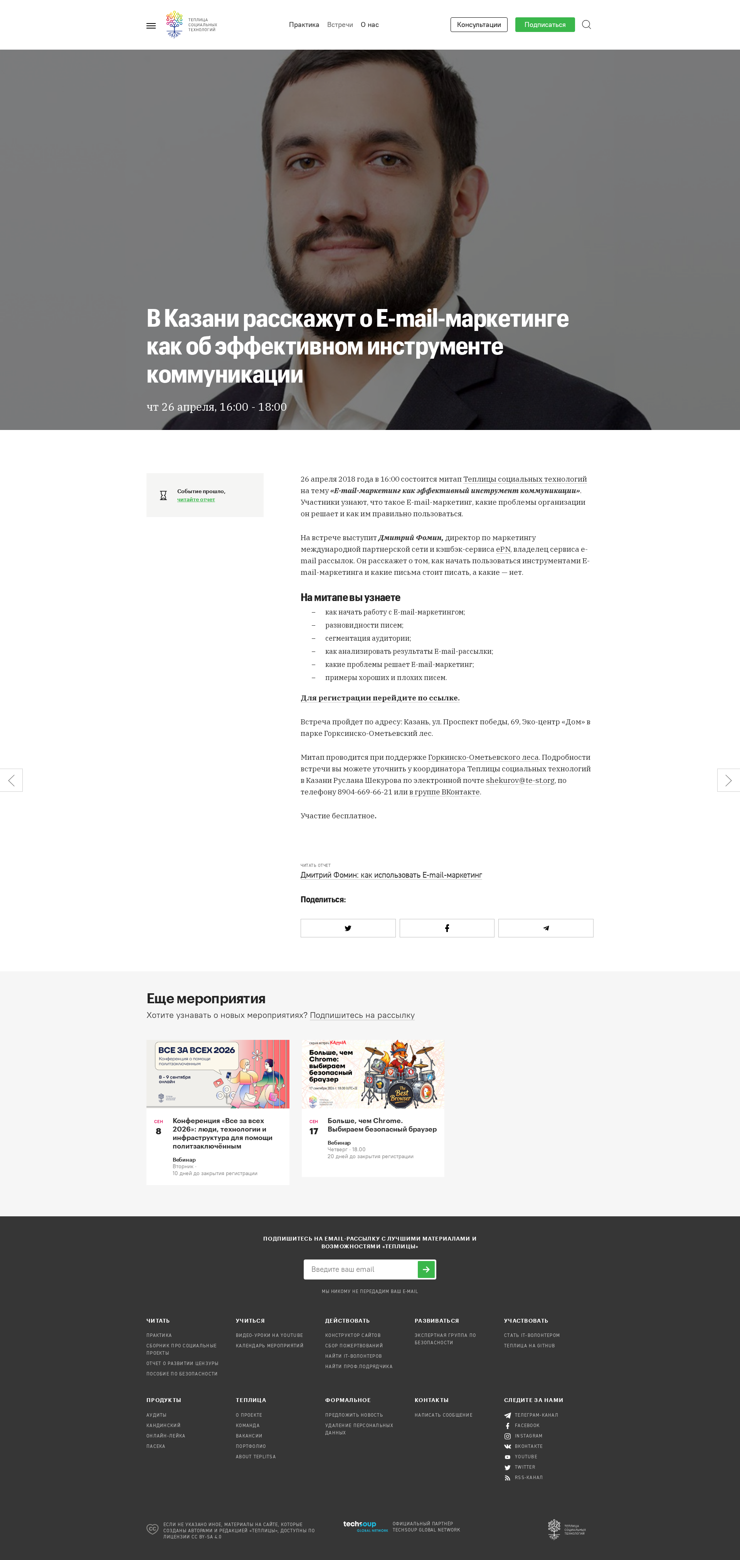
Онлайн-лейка (165, 1436)
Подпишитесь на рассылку (362, 1015)
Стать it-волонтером (532, 1335)
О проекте (249, 1415)
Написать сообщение (444, 1415)
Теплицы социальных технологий (525, 479)
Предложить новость (354, 1415)
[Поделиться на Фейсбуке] (447, 928)
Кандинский (163, 1426)
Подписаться (545, 24)
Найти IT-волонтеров (353, 1356)
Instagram (529, 1436)
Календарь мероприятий (270, 1346)
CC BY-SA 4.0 (207, 1537)
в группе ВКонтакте (444, 791)
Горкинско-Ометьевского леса (483, 757)
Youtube (526, 1457)
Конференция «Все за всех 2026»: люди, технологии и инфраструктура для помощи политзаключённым (222, 1133)
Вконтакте (529, 1446)
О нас (370, 24)
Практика (304, 24)
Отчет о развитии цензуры (182, 1364)
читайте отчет (196, 499)
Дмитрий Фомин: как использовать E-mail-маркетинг (391, 876)
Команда (248, 1426)
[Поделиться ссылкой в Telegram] (546, 928)
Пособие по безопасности (182, 1374)
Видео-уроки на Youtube (269, 1335)
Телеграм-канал (536, 1415)
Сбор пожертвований (354, 1346)
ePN (503, 549)
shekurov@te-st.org (520, 780)
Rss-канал (529, 1478)
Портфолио (251, 1446)
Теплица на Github (529, 1346)
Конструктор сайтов (353, 1335)
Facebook (527, 1426)
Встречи (340, 24)
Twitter (525, 1467)
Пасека (156, 1446)
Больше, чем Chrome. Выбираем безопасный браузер (382, 1124)
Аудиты (156, 1415)
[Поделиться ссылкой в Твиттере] (348, 928)
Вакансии (249, 1436)
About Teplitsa (256, 1457)
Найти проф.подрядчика (359, 1367)
